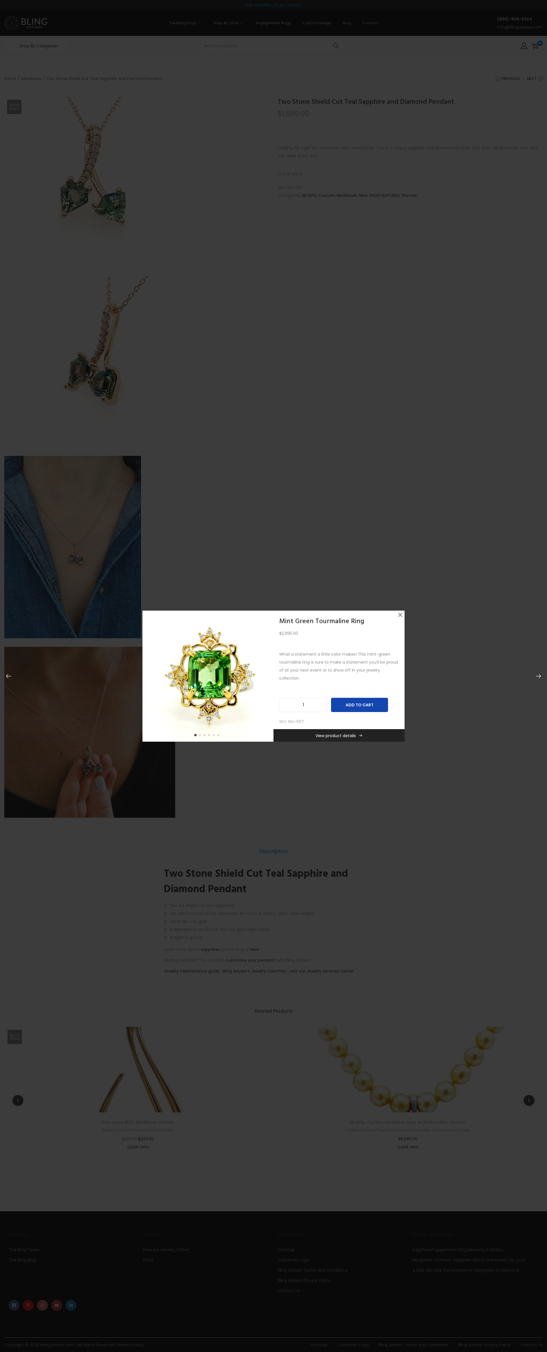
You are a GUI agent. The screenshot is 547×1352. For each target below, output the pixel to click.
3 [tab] (205, 736)
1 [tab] (196, 736)
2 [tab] (201, 736)
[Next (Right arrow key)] (538, 676)
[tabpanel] (208, 676)
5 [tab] (215, 736)
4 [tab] (210, 736)
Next (267, 676)
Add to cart (359, 705)
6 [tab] (219, 736)
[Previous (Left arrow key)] (8, 676)
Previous (148, 676)
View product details (335, 736)
